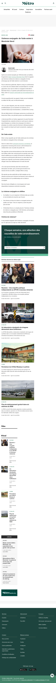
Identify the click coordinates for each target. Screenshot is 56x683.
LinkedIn (22, 656)
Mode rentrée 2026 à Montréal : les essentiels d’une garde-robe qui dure (9, 545)
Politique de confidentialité (9, 657)
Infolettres (23, 618)
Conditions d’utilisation (8, 654)
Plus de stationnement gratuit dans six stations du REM (15, 405)
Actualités (7, 9)
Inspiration (29, 9)
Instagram (23, 645)
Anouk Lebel (11, 68)
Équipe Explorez (6, 582)
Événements (5, 621)
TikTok (22, 649)
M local (3, 435)
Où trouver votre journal (45, 621)
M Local (14, 9)
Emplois (4, 618)
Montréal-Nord (13, 30)
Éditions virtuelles (43, 618)
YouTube (22, 652)
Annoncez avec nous (7, 642)
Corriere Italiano (43, 628)
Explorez (28, 12)
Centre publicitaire (7, 645)
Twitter (22, 642)
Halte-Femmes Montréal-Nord (16, 77)
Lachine (3, 364)
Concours (4, 624)
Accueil (3, 30)
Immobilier (38, 9)
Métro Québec (42, 624)
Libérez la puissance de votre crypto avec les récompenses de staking (9, 576)
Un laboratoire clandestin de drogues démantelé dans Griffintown (14, 328)
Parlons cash (48, 9)
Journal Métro (5, 551)
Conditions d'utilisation (40, 680)
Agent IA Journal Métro (15, 298)
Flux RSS (22, 621)
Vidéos (4, 628)
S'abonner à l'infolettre (11, 247)
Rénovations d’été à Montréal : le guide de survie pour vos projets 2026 (9, 560)
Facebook (22, 639)
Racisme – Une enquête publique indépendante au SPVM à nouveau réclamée (17, 289)
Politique (3, 285)
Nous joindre (5, 639)
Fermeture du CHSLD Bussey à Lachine (15, 367)
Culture (21, 9)
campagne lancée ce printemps (21, 143)
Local (7, 30)
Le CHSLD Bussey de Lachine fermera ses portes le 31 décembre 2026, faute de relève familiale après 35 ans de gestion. (16, 371)
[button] (2, 3)
